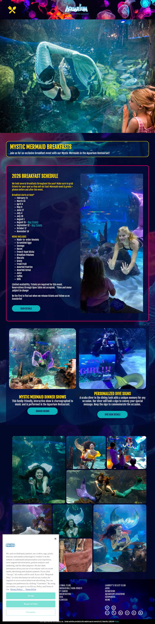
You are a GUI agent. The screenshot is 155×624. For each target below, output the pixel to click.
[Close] (55, 538)
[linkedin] (120, 613)
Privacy (117, 621)
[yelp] (134, 613)
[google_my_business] (140, 613)
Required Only (31, 604)
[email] (107, 613)
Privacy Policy (17, 589)
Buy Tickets (33, 222)
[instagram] (114, 608)
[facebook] (107, 608)
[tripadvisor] (127, 613)
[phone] (114, 613)
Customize (31, 612)
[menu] (148, 10)
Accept (31, 596)
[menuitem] (78, 585)
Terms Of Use (30, 589)
